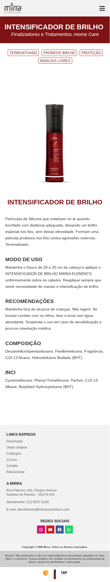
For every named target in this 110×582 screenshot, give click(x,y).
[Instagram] (41, 530)
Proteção (91, 53)
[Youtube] (50, 530)
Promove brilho (59, 53)
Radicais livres (55, 61)
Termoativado (23, 53)
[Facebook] (60, 530)
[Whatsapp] (69, 530)
